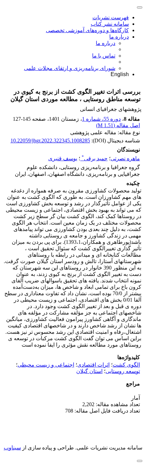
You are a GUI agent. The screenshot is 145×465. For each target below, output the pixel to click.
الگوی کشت (126, 365)
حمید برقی (95, 158)
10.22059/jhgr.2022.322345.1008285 (50, 140)
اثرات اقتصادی (93, 365)
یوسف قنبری (62, 158)
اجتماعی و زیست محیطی (46, 365)
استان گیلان (89, 371)
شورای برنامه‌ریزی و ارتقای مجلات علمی (69, 68)
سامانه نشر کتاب (110, 24)
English (120, 74)
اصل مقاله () (118, 125)
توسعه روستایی (123, 371)
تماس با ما (103, 56)
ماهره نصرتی (125, 158)
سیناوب (12, 447)
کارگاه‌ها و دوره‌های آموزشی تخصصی (87, 30)
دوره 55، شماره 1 (101, 119)
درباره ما (119, 37)
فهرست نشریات (110, 17)
